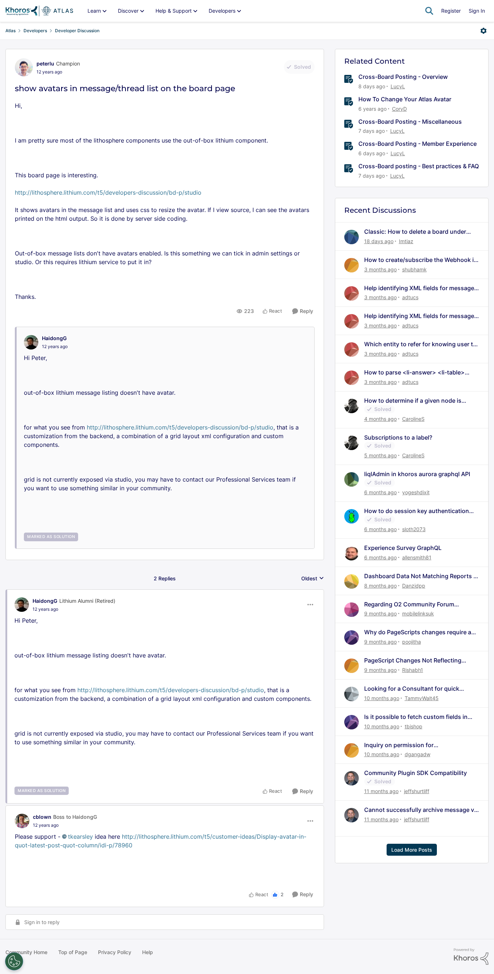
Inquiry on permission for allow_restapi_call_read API (401, 745)
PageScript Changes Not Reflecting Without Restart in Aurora (412, 660)
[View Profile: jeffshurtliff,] (351, 778)
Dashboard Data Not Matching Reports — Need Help (421, 576)
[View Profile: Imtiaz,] (351, 237)
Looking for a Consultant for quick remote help (411, 689)
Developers (35, 30)
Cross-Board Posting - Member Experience (417, 143)
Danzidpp (413, 586)
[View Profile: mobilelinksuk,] (351, 609)
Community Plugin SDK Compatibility (415, 772)
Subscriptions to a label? (398, 437)
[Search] (429, 11)
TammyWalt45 (422, 698)
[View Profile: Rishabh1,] (351, 665)
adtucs (410, 297)
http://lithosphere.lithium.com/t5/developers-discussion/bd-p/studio (108, 192)
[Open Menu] (483, 31)
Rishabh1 (412, 670)
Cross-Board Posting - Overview (403, 76)
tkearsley (80, 836)
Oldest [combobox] (312, 578)
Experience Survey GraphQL (403, 547)
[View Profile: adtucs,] (351, 293)
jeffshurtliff (416, 791)
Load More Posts (411, 850)
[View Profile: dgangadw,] (351, 750)
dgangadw (417, 754)
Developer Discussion (77, 30)
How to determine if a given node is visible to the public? (412, 401)
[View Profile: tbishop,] (351, 722)
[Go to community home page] (39, 10)
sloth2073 (414, 529)
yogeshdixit (416, 492)
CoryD (399, 109)
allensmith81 (416, 557)
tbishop (413, 726)
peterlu (45, 63)
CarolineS (413, 419)
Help (147, 952)
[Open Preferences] (14, 961)
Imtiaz (406, 241)
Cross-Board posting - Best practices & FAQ (418, 166)
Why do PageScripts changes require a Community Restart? (417, 632)
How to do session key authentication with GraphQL (416, 511)
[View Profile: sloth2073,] (351, 516)
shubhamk (414, 269)
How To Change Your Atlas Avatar (404, 99)
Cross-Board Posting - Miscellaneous (410, 121)
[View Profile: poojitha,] (351, 637)
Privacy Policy (114, 952)
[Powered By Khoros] (471, 956)
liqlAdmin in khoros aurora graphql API (417, 474)
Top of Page (72, 952)
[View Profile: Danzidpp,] (351, 581)
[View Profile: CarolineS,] (351, 406)
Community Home (26, 952)
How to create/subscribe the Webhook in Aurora (420, 260)
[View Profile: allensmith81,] (351, 553)
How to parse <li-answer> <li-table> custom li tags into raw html (414, 372)
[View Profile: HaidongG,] (31, 342)
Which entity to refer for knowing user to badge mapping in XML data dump (420, 344)
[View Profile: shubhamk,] (351, 265)
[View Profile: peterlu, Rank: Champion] (24, 67)
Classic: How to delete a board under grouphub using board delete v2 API (415, 232)
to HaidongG (81, 817)
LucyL (398, 86)
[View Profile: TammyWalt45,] (351, 694)
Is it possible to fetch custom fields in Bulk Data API (416, 717)
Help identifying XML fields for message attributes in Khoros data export (419, 288)
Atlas (10, 30)
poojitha (411, 642)
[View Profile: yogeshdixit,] (351, 479)
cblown (42, 817)
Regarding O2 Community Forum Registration (409, 604)
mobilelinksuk (418, 613)
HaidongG (54, 338)
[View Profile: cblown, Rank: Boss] (22, 821)
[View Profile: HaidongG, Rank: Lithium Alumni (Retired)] (21, 604)
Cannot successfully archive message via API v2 (421, 810)
